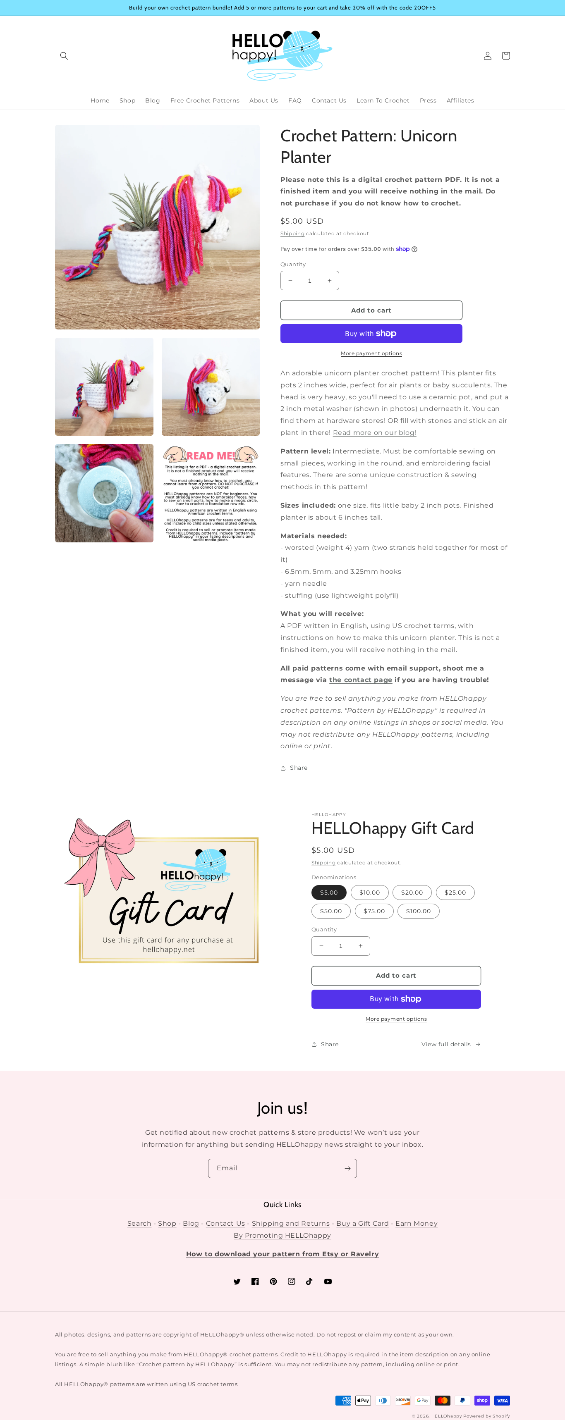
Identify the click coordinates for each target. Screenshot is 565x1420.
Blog (191, 1223)
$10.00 (369, 892)
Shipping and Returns (291, 1223)
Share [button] (299, 767)
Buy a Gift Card (362, 1223)
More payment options (371, 353)
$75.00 (374, 911)
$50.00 (331, 911)
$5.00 (329, 892)
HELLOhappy (446, 1416)
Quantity (293, 264)
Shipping (292, 233)
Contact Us (225, 1223)
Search (139, 1223)
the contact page (361, 680)
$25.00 (455, 892)
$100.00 (418, 911)
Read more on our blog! (375, 433)
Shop (167, 1223)
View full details (446, 1044)
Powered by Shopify (486, 1416)
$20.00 (412, 892)
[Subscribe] (347, 1168)
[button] (64, 56)
